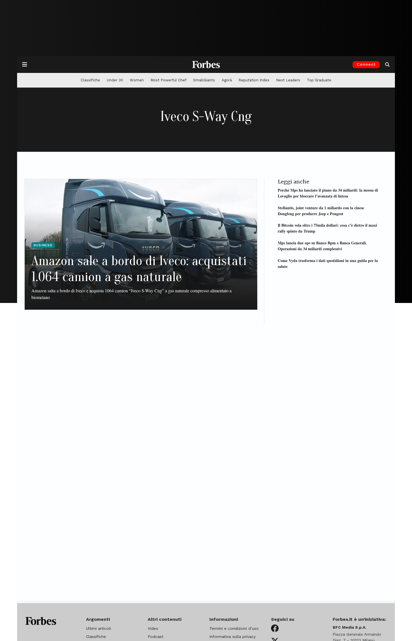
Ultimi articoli (98, 628)
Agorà (227, 80)
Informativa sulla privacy (232, 636)
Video (153, 628)
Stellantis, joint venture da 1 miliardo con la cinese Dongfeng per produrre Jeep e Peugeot (321, 210)
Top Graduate (319, 80)
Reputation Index (254, 80)
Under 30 (115, 80)
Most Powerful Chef (168, 80)
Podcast (155, 636)
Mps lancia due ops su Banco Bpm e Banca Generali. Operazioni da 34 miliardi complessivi (322, 245)
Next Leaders (288, 80)
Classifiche (90, 80)
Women (137, 80)
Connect (366, 64)
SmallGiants (204, 80)
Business (43, 245)
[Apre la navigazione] (24, 64)
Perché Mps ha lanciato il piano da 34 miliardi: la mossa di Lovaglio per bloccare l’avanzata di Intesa (328, 193)
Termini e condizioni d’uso (234, 628)
